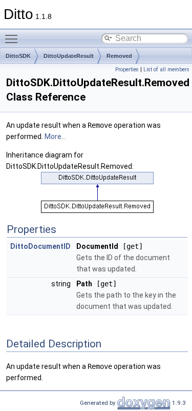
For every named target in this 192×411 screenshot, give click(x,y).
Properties (127, 69)
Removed (119, 56)
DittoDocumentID (40, 246)
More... (55, 136)
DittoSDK (18, 56)
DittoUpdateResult (69, 56)
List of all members (166, 69)
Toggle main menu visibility (13, 38)
